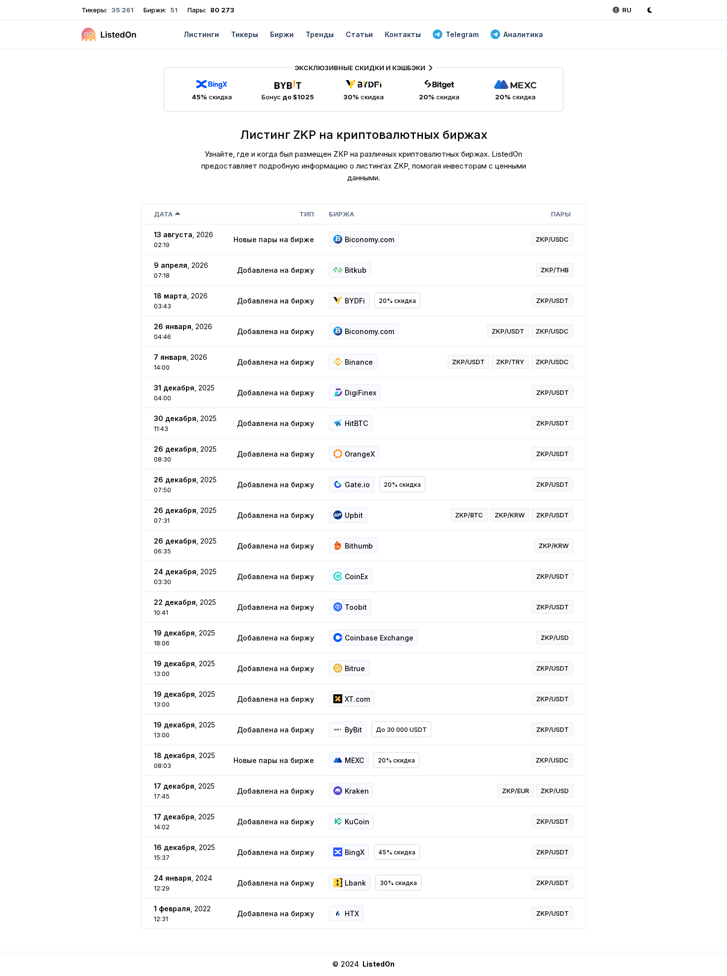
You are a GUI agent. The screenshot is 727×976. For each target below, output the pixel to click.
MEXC (354, 760)
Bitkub (355, 270)
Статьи (359, 34)
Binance (359, 362)
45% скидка (396, 852)
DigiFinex (360, 392)
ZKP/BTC (469, 515)
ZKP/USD (555, 637)
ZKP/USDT (552, 300)
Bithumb (359, 546)
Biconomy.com (369, 239)
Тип (306, 214)
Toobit (356, 607)
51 (173, 10)
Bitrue (355, 668)
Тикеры (244, 34)
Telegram (462, 34)
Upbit (354, 515)
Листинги (201, 34)
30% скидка (398, 883)
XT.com (357, 699)
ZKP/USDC (552, 239)
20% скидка (397, 300)
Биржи (282, 34)
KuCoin (357, 821)
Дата (163, 214)
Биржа (341, 214)
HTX (352, 913)
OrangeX (360, 454)
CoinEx (356, 576)
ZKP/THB (555, 270)
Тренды (320, 34)
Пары (561, 214)
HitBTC (356, 423)
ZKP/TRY (510, 362)
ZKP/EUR (515, 791)
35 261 (122, 10)
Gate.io (357, 484)
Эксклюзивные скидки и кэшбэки (360, 68)
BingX (354, 852)
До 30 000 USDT (401, 729)
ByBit (353, 729)
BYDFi (355, 301)
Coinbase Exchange (379, 638)
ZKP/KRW (510, 515)
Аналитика (523, 34)
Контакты (403, 34)
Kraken (357, 791)
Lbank (355, 883)
